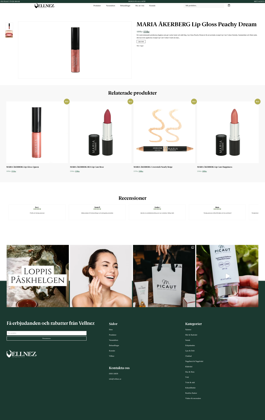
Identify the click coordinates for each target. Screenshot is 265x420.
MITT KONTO (259, 1)
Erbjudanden (190, 345)
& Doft (192, 351)
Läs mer (141, 41)
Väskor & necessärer (193, 398)
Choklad (188, 356)
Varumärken (110, 6)
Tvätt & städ (190, 382)
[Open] (38, 276)
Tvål (187, 377)
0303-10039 (113, 374)
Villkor (111, 356)
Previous (16, 50)
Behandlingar (125, 6)
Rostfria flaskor (191, 393)
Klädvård (188, 367)
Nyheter (188, 330)
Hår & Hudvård (191, 335)
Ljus (187, 351)
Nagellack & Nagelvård (194, 361)
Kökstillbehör (190, 388)
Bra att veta (140, 6)
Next (134, 50)
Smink (187, 340)
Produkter (97, 6)
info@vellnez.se (115, 379)
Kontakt (152, 6)
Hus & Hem (189, 372)
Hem (111, 330)
